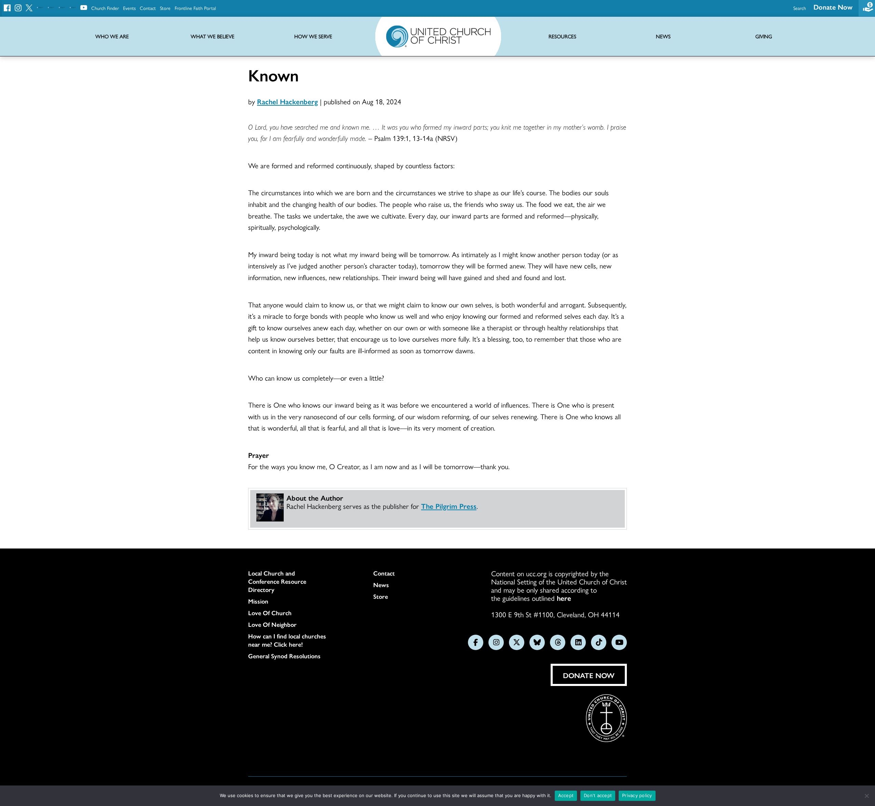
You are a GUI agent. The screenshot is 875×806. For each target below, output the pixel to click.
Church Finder (105, 7)
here (564, 598)
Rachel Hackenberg (287, 101)
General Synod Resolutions (284, 656)
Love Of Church (270, 613)
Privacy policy (637, 795)
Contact (148, 7)
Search (799, 7)
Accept (566, 795)
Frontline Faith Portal (195, 7)
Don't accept (598, 795)
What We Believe (212, 36)
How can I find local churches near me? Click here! (287, 640)
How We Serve (313, 36)
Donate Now (832, 7)
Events (129, 7)
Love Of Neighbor (272, 624)
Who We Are (112, 36)
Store (165, 7)
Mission (258, 601)
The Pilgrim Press (448, 506)
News (381, 585)
